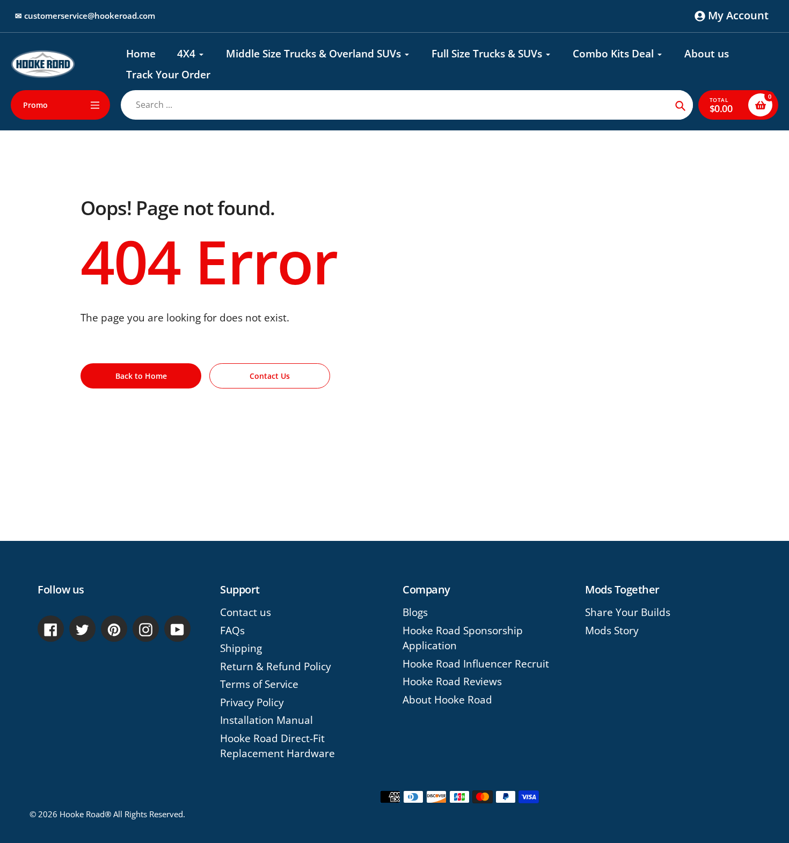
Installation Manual (266, 720)
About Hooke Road (447, 700)
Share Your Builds (627, 612)
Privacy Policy (252, 702)
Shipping (241, 648)
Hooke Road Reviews (452, 681)
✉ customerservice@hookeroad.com (85, 15)
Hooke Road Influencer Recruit (476, 664)
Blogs (415, 612)
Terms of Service (259, 684)
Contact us (245, 612)
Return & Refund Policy (275, 666)
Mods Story (612, 630)
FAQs (232, 630)
